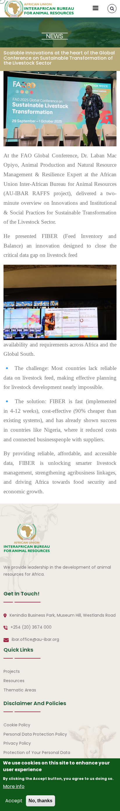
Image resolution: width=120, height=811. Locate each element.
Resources (13, 681)
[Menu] (95, 8)
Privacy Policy (17, 743)
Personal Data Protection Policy (35, 734)
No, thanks (40, 800)
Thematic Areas (19, 690)
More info (13, 786)
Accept (13, 800)
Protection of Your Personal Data (36, 752)
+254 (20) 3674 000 (31, 627)
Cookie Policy (16, 725)
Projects (11, 671)
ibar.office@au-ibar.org (35, 639)
